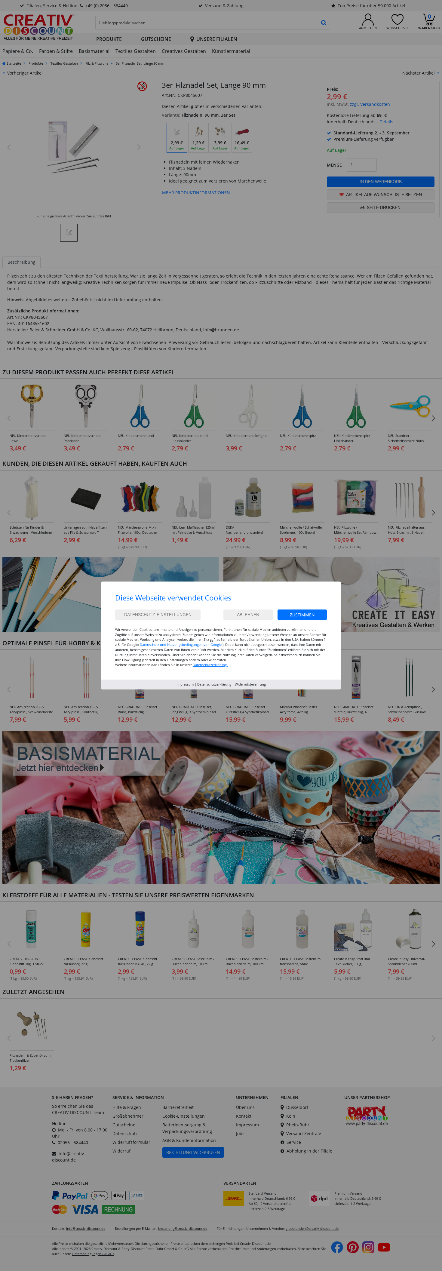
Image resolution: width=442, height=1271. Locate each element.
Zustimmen (302, 615)
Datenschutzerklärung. (210, 664)
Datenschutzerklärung (214, 684)
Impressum (185, 684)
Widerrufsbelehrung (250, 684)
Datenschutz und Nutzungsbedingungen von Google (181, 644)
